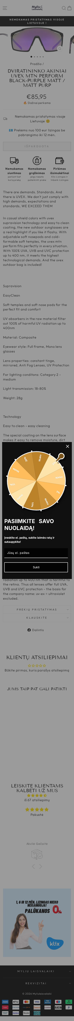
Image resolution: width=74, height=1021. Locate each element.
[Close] (67, 446)
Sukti (36, 567)
